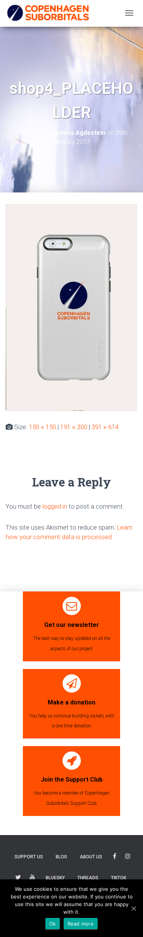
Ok (52, 924)
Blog (61, 856)
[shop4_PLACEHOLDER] (71, 306)
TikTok (118, 877)
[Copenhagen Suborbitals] (47, 13)
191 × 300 (73, 427)
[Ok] (133, 908)
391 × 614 (105, 427)
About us (91, 856)
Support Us (28, 856)
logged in (54, 506)
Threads (87, 877)
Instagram (127, 857)
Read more (80, 924)
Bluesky (55, 877)
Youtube (32, 878)
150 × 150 (42, 427)
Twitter (18, 878)
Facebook (114, 857)
